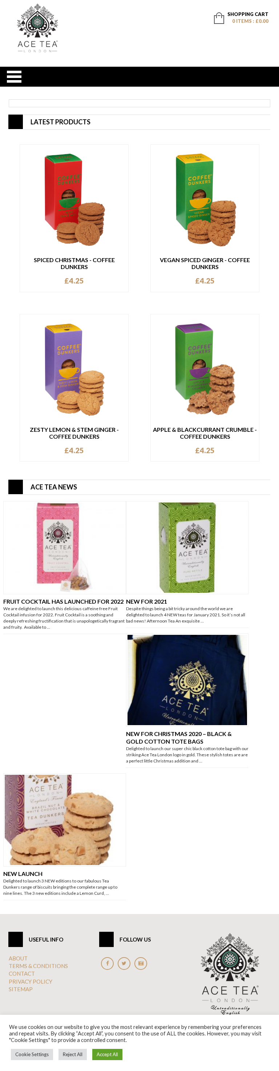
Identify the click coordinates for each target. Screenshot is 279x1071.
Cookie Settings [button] (32, 1054)
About (18, 958)
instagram (140, 963)
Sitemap (21, 989)
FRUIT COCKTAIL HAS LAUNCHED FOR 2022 (63, 601)
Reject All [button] (72, 1054)
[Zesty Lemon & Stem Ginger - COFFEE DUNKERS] (74, 367)
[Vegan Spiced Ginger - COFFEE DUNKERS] (205, 197)
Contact (22, 973)
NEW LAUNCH (23, 873)
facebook (107, 963)
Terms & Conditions (38, 966)
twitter (124, 963)
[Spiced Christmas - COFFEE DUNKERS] (74, 197)
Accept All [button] (107, 1054)
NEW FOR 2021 (146, 601)
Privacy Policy (30, 981)
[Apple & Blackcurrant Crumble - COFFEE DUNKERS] (205, 367)
